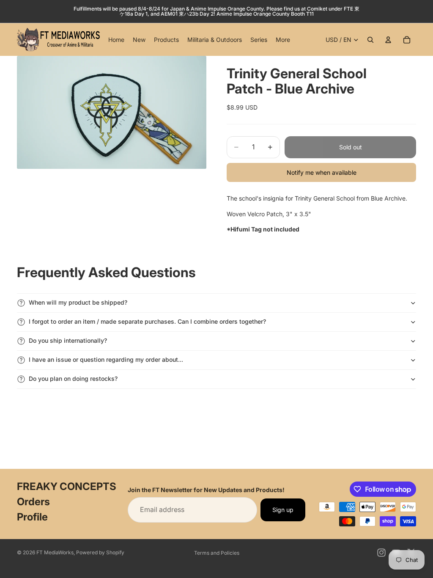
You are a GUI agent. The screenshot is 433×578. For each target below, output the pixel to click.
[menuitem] (282, 39)
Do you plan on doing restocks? (73, 378)
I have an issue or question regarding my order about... (106, 359)
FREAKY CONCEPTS (66, 486)
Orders (33, 501)
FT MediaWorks (55, 552)
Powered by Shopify (100, 552)
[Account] (388, 39)
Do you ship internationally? (68, 340)
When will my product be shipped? (78, 302)
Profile (32, 517)
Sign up (282, 509)
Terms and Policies (216, 553)
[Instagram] (381, 553)
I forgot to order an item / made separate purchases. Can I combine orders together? (147, 321)
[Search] (370, 39)
